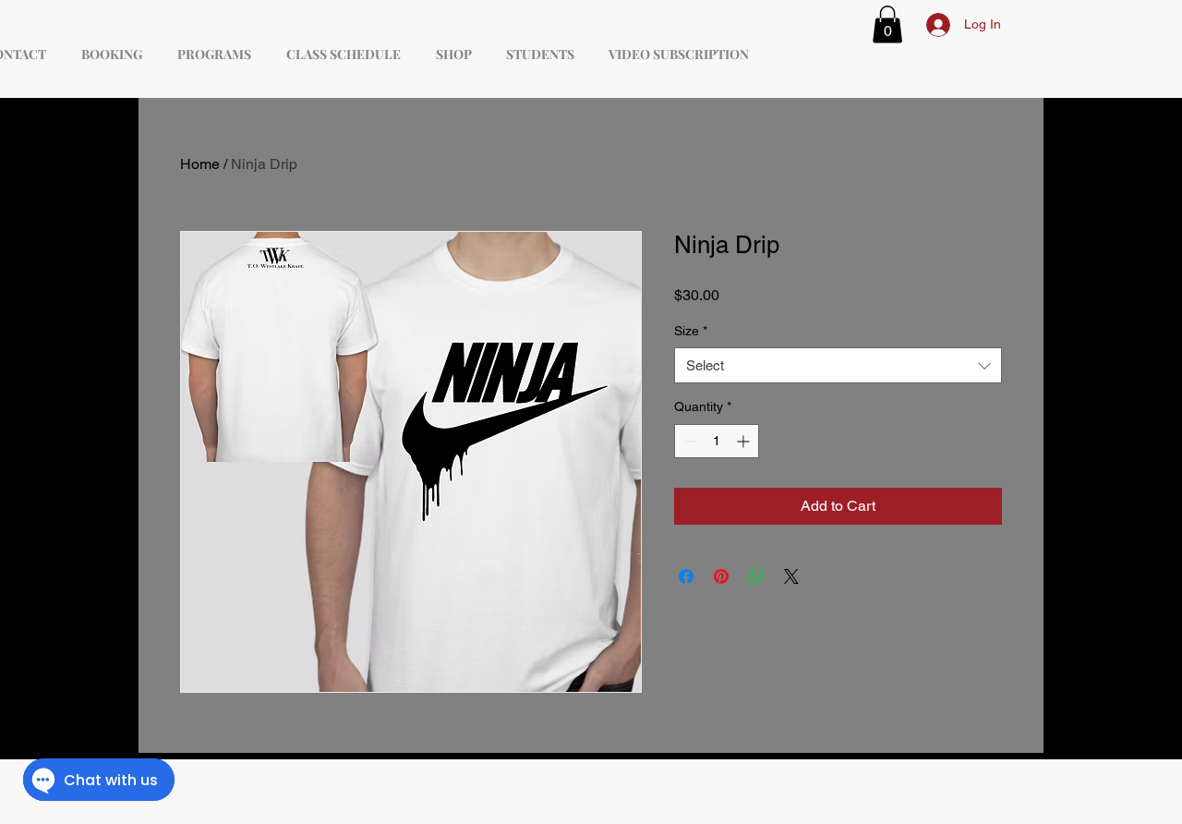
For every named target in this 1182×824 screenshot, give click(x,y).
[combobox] (838, 365)
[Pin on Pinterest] (721, 576)
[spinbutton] (716, 441)
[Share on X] (791, 576)
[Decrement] (688, 441)
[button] (887, 24)
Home (200, 164)
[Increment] (744, 441)
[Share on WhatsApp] (756, 576)
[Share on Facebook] (686, 576)
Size (690, 330)
